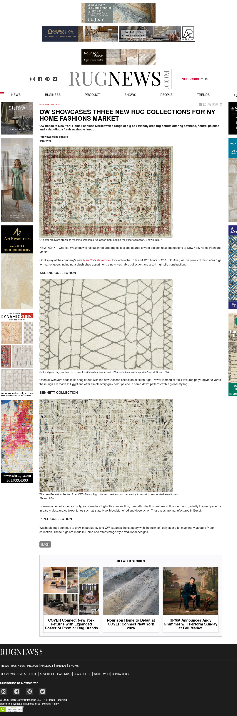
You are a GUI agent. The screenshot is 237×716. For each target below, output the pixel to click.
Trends (203, 94)
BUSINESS (18, 665)
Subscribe (191, 79)
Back (45, 544)
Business (53, 94)
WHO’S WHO (102, 674)
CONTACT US (120, 674)
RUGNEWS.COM (11, 674)
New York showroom (97, 260)
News (16, 94)
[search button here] (235, 95)
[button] (12, 711)
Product (92, 94)
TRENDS (61, 665)
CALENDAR (64, 674)
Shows (130, 94)
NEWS (5, 665)
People (166, 94)
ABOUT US (31, 674)
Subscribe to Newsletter (19, 682)
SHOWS (74, 665)
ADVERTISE (47, 674)
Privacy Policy (50, 703)
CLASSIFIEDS (82, 674)
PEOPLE (32, 665)
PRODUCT (46, 665)
